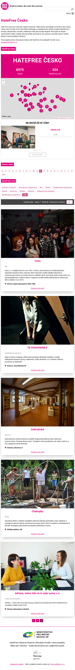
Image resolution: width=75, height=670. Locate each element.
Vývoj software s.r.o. (57, 664)
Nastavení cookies (17, 664)
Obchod (31, 191)
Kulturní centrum (9, 187)
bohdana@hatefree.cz (9, 42)
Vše (3, 175)
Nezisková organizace (28, 187)
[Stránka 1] (33, 620)
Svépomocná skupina (45, 191)
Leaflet (56, 118)
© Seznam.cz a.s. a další (66, 118)
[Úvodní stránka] (22, 6)
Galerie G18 (55, 130)
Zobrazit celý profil (37, 288)
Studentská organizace (62, 187)
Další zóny (37, 155)
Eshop (4, 191)
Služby (22, 191)
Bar (41, 187)
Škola (48, 187)
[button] (12, 95)
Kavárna (13, 191)
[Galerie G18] (20, 137)
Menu (68, 13)
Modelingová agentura (11, 195)
